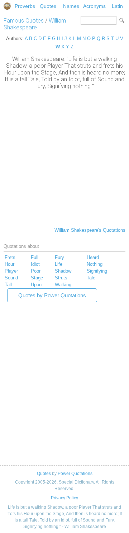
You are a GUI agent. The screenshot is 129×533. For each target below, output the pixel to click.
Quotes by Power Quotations (52, 295)
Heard (93, 257)
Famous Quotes (24, 20)
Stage (37, 277)
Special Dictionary (7, 6)
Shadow (63, 271)
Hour (9, 264)
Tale (91, 277)
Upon (36, 284)
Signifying (97, 271)
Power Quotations (75, 473)
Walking (63, 284)
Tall (8, 284)
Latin (117, 6)
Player (11, 271)
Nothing (94, 264)
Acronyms (94, 6)
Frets (10, 257)
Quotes (48, 6)
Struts (61, 277)
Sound (11, 277)
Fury (59, 257)
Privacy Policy (64, 497)
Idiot (35, 264)
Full (34, 257)
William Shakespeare (35, 24)
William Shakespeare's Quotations (89, 230)
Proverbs (25, 6)
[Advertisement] (64, 157)
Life (58, 264)
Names (71, 6)
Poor (35, 271)
